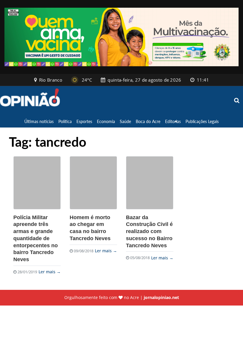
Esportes (84, 121)
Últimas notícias (39, 121)
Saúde (125, 121)
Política (65, 121)
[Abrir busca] (237, 101)
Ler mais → (50, 271)
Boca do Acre (148, 121)
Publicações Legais (202, 121)
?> (37, 182)
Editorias (173, 121)
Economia (106, 121)
